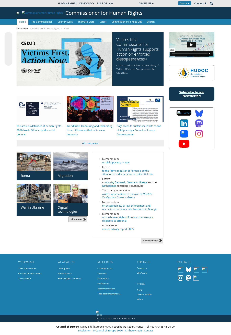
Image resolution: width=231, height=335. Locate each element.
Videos (140, 299)
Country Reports (105, 268)
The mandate (24, 278)
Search (151, 21)
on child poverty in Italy (116, 162)
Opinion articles (144, 294)
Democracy (86, 3)
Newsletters (103, 278)
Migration (65, 175)
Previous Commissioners (30, 273)
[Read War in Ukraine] (34, 193)
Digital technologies (68, 209)
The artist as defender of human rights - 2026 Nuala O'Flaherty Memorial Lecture (40, 130)
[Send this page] (8, 61)
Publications (103, 283)
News (139, 289)
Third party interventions (109, 293)
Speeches (102, 273)
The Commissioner (41, 21)
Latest (103, 21)
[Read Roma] (34, 161)
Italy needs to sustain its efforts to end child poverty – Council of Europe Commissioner (139, 130)
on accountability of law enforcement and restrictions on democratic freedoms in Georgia (129, 207)
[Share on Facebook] (8, 49)
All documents (150, 240)
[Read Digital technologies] (70, 193)
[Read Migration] (70, 161)
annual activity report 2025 (118, 229)
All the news (90, 143)
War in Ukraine (32, 207)
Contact (148, 330)
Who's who (142, 272)
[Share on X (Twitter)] (8, 42)
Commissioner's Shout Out (127, 21)
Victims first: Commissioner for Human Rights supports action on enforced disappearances (137, 49)
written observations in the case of (127, 195)
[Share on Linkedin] (8, 55)
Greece (143, 182)
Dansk (184, 3)
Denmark (120, 182)
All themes (76, 219)
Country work (65, 21)
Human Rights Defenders (70, 278)
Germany (132, 182)
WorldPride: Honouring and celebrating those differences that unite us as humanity (89, 130)
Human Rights (67, 3)
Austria (109, 182)
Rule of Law (105, 3)
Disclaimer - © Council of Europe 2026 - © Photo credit (110, 330)
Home (22, 21)
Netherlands (109, 185)
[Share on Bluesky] (8, 36)
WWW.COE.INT (25, 3)
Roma (25, 175)
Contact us (142, 268)
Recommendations (106, 288)
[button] (115, 318)
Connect (199, 3)
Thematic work (86, 21)
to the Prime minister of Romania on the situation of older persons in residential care (127, 172)
